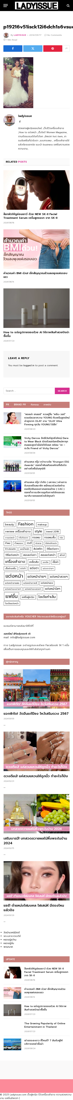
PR (7, 404)
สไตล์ (62, 555)
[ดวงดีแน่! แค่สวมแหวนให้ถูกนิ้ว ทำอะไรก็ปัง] (37, 751)
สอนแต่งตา (29, 555)
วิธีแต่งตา (53, 549)
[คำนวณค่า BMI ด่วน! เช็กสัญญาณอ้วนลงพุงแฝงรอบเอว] (36, 249)
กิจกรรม (35, 404)
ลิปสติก (37, 549)
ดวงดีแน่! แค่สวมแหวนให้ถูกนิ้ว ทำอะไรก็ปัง (36, 776)
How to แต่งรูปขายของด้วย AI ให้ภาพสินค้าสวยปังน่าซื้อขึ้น (36, 334)
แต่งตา (34, 568)
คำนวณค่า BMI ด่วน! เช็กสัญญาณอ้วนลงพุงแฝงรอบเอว (35, 275)
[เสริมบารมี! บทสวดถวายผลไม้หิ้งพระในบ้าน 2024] (37, 814)
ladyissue (20, 35)
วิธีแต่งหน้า (12, 555)
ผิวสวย (38, 543)
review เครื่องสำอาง (18, 531)
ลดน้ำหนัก (24, 549)
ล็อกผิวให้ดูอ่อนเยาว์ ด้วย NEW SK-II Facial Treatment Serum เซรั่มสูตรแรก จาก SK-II (30, 216)
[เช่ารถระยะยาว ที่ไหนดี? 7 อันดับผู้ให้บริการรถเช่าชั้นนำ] (12, 1044)
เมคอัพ (46, 562)
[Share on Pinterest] (52, 48)
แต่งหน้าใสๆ (52, 589)
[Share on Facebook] (12, 48)
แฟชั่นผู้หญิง (28, 597)
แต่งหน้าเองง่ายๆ (13, 589)
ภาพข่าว (47, 404)
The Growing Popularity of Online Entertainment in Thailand (44, 1025)
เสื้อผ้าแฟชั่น (10, 568)
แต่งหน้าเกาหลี (30, 583)
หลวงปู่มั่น (9, 943)
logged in (28, 365)
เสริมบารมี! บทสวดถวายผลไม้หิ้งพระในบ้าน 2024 (35, 840)
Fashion (25, 524)
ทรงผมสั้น (50, 537)
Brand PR (20, 404)
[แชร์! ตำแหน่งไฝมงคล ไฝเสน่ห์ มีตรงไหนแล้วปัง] (37, 881)
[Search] (68, 5)
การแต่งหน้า (10, 537)
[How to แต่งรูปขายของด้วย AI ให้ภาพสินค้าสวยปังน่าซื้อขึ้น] (36, 308)
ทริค (61, 537)
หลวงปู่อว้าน (10, 939)
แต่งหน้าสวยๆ (59, 576)
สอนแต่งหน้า (48, 555)
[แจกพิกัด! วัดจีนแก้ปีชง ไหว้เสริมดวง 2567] (37, 689)
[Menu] (5, 5)
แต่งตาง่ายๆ (48, 568)
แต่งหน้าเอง (47, 583)
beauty (9, 524)
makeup (42, 524)
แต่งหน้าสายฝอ (12, 583)
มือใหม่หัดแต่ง (51, 543)
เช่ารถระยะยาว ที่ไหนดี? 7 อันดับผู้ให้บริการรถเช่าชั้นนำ (43, 1042)
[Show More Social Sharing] (66, 48)
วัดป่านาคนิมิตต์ (12, 932)
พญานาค (8, 947)
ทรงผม (36, 537)
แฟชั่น (11, 596)
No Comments (54, 35)
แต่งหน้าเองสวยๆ (33, 589)
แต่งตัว (23, 568)
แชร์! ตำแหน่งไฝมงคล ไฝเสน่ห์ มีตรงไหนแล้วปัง (34, 908)
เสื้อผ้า (55, 562)
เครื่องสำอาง (15, 561)
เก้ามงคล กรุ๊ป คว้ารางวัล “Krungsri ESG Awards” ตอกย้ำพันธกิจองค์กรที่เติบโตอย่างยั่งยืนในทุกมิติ (46, 465)
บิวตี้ (29, 543)
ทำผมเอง (18, 543)
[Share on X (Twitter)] (32, 48)
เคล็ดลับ (34, 562)
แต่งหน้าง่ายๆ (37, 576)
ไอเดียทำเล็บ (47, 596)
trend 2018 (52, 531)
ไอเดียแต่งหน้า (12, 603)
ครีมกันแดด (23, 537)
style (38, 531)
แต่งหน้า (14, 576)
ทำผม (7, 543)
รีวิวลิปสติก (10, 549)
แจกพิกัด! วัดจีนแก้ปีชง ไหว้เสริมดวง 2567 (36, 713)
